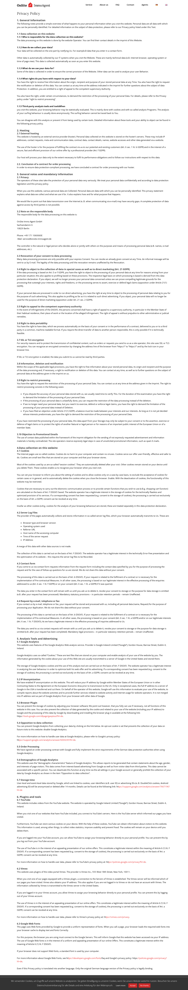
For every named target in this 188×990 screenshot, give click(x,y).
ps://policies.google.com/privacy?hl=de (127, 862)
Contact (130, 4)
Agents (145, 4)
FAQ (117, 4)
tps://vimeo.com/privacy (117, 917)
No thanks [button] (144, 985)
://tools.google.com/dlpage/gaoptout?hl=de (42, 716)
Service (89, 4)
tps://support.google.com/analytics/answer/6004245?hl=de (47, 740)
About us (104, 4)
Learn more (120, 985)
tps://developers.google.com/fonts (84, 958)
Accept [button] (133, 985)
